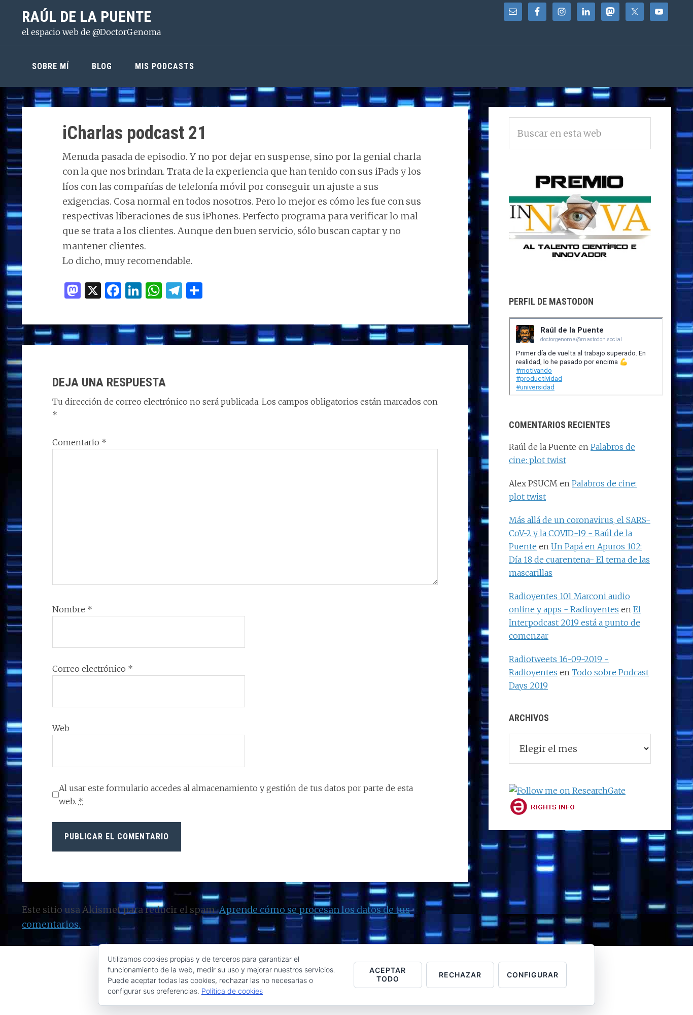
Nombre (72, 609)
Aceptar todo (387, 974)
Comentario (79, 442)
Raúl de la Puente (86, 16)
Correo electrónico (92, 669)
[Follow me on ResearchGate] (567, 790)
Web (61, 728)
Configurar (533, 974)
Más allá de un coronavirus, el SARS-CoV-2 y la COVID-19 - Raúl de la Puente (579, 533)
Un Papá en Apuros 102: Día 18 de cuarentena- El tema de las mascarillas (579, 559)
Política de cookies (232, 991)
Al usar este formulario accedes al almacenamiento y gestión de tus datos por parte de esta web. (236, 794)
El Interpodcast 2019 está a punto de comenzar (575, 622)
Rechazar (460, 974)
